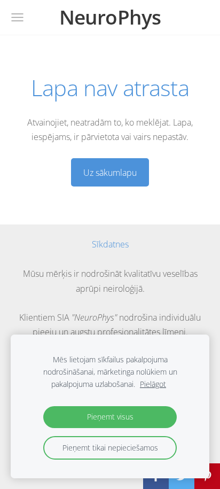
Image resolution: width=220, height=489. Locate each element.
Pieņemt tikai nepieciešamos (110, 448)
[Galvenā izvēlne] (17, 17)
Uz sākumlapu (110, 172)
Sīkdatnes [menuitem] (110, 244)
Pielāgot (153, 384)
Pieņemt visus (110, 417)
